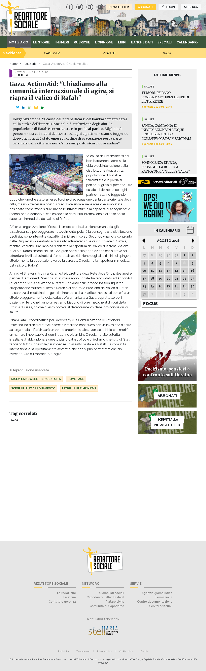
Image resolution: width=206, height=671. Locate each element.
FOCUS (150, 303)
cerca (193, 7)
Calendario (187, 42)
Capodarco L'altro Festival (105, 597)
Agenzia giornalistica (157, 593)
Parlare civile (115, 601)
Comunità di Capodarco (107, 606)
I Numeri (62, 42)
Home (13, 63)
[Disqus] (70, 479)
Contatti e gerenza (62, 601)
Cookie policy (126, 651)
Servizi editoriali (160, 606)
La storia (69, 597)
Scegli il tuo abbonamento (33, 388)
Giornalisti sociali (111, 593)
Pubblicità (63, 651)
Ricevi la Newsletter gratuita (36, 379)
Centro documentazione (154, 601)
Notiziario (18, 42)
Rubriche (82, 42)
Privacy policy (104, 651)
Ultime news (167, 75)
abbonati (145, 7)
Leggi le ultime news (79, 388)
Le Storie (41, 42)
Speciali (165, 42)
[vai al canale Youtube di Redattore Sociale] (100, 7)
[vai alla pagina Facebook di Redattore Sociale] (70, 7)
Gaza (13, 420)
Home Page (76, 379)
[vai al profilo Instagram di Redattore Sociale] (90, 7)
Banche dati (142, 42)
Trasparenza (83, 651)
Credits (144, 651)
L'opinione (104, 42)
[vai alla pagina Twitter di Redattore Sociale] (80, 7)
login (170, 7)
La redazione (66, 593)
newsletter (119, 7)
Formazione (164, 597)
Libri (122, 42)
